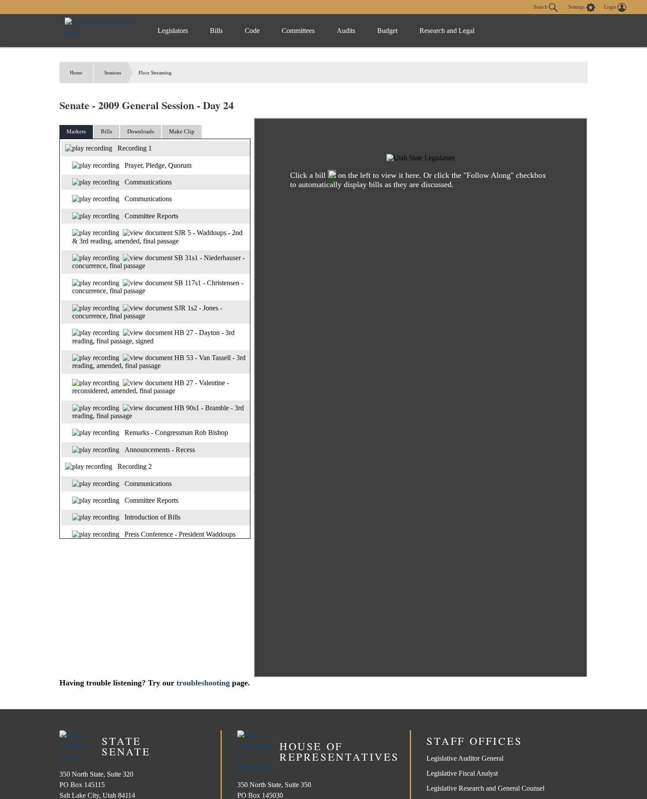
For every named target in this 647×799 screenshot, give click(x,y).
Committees (298, 30)
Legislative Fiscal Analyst (462, 773)
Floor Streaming (155, 72)
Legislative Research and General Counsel (485, 788)
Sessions (112, 72)
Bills (216, 30)
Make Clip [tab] (182, 131)
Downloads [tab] (140, 131)
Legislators (173, 30)
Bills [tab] (106, 131)
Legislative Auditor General (465, 758)
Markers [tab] (76, 131)
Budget (387, 30)
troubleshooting (203, 682)
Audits (346, 30)
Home (76, 72)
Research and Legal (446, 30)
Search (541, 7)
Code (252, 30)
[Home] (102, 30)
